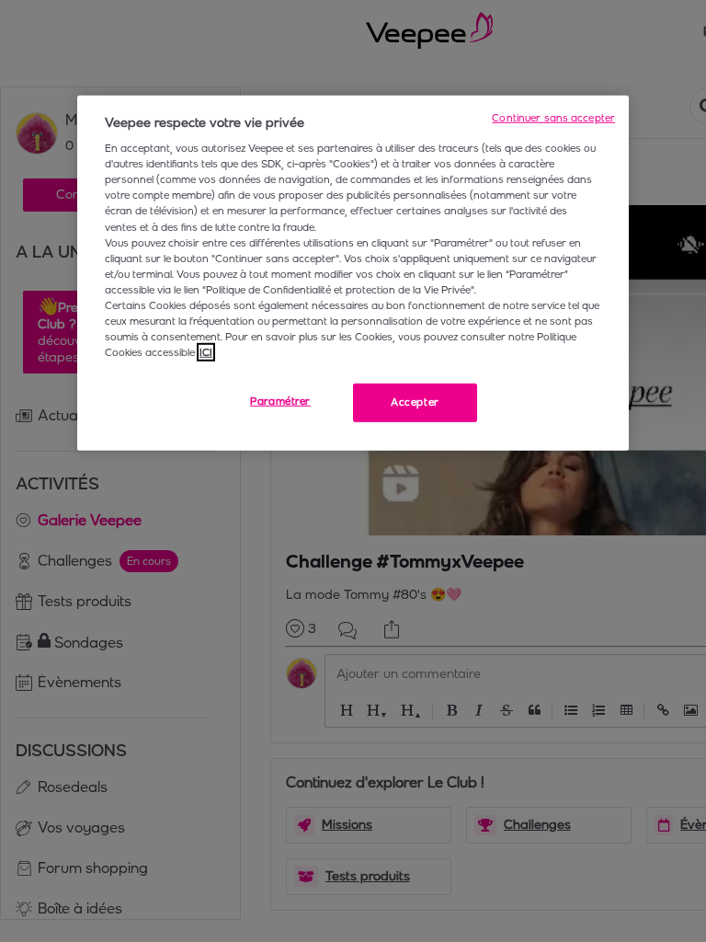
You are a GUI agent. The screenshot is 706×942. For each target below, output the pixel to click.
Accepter (415, 402)
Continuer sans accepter (553, 116)
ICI (205, 352)
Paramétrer (280, 401)
